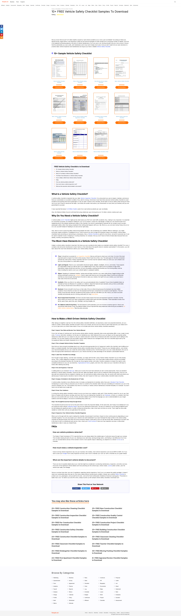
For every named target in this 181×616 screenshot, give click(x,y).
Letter (117, 580)
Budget (27, 5)
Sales (86, 580)
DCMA (118, 612)
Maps (89, 5)
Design (47, 5)
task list (71, 370)
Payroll (55, 589)
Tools (17, 1)
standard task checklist (117, 382)
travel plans (94, 294)
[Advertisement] (90, 26)
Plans (86, 577)
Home (53, 8)
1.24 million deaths (72, 209)
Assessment (13, 5)
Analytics (55, 586)
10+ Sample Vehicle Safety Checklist (65, 169)
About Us (91, 612)
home (86, 612)
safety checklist (119, 474)
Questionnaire (56, 580)
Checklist (43, 5)
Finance (71, 586)
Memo (93, 5)
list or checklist (65, 220)
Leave (83, 5)
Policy (104, 5)
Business (12, 1)
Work (131, 5)
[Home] (5, 2)
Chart (86, 586)
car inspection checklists (83, 256)
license (110, 465)
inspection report (72, 406)
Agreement (71, 583)
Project (111, 5)
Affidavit (3, 5)
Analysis (8, 5)
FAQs (57, 180)
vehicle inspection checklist (88, 198)
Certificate (37, 5)
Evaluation (72, 5)
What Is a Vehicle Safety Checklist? (64, 171)
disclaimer (106, 612)
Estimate (67, 5)
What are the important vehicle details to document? (68, 186)
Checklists (58, 8)
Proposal (118, 577)
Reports (116, 5)
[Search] (175, 1)
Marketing (55, 577)
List (86, 5)
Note (96, 5)
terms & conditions (125, 612)
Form (77, 5)
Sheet (58, 5)
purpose (57, 335)
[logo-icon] (56, 613)
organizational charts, (84, 363)
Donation (62, 5)
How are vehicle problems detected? (65, 182)
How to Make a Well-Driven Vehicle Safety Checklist (69, 177)
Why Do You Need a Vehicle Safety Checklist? (67, 173)
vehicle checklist (93, 234)
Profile (107, 5)
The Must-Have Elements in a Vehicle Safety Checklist (69, 175)
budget (65, 453)
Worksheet (135, 5)
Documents (53, 5)
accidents (77, 275)
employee (107, 395)
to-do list (119, 439)
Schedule (121, 5)
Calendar (32, 5)
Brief (24, 5)
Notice (100, 5)
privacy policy (113, 612)
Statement (126, 5)
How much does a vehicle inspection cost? (66, 184)
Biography (19, 5)
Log (85, 589)
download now (59, 87)
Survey (70, 580)
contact (101, 612)
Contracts (102, 577)
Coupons (22, 1)
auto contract (92, 421)
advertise (96, 612)
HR (79, 5)
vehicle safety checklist (103, 46)
